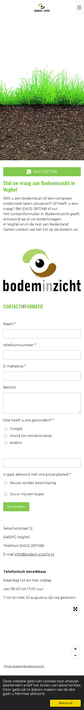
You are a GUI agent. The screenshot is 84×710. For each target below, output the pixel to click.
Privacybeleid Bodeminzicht (24, 666)
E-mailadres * (14, 366)
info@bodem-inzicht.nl (34, 554)
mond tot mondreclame (31, 436)
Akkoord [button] (65, 703)
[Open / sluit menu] (79, 7)
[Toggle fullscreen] (75, 609)
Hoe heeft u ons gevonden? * (28, 420)
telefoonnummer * (19, 345)
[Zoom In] (75, 649)
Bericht (9, 387)
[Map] (42, 632)
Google (16, 429)
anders (16, 443)
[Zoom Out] (75, 655)
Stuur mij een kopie (27, 494)
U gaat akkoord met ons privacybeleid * (37, 474)
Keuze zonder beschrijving (33, 483)
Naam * (9, 324)
